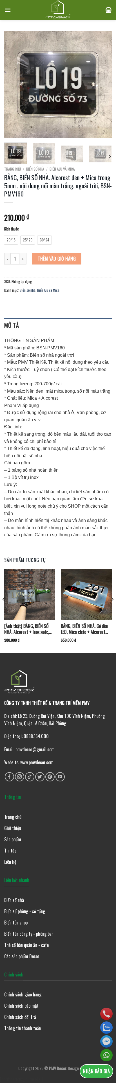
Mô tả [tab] (11, 325)
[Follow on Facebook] (9, 776)
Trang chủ (12, 169)
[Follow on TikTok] (29, 776)
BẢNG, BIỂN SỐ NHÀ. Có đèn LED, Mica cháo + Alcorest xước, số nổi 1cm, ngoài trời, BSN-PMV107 (84, 629)
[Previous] (13, 84)
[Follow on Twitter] (39, 776)
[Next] (102, 84)
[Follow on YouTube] (60, 776)
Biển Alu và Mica (62, 169)
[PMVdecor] (58, 10)
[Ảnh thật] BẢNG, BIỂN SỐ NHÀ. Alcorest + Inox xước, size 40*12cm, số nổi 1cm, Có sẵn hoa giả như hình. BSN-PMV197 (29, 629)
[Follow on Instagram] (19, 776)
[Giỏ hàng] (108, 10)
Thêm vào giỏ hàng (57, 258)
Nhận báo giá (96, 1071)
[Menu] (7, 10)
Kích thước (11, 229)
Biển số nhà (35, 169)
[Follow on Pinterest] (50, 776)
